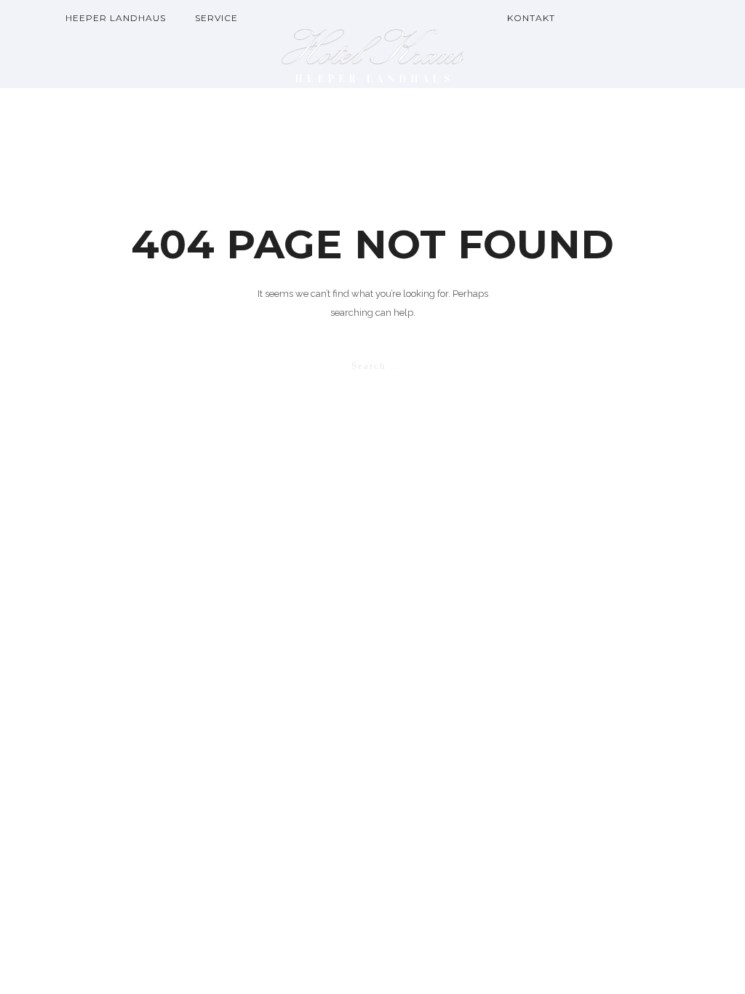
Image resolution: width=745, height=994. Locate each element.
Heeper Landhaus (115, 17)
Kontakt (531, 17)
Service (216, 17)
